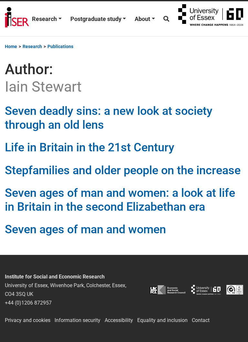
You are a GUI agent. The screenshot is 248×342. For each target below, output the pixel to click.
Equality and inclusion (162, 320)
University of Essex (210, 18)
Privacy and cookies (27, 320)
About (142, 18)
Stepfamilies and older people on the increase (123, 170)
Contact (201, 320)
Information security (77, 320)
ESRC (167, 290)
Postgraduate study (95, 18)
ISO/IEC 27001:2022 (234, 290)
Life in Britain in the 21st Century (89, 147)
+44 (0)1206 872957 (28, 303)
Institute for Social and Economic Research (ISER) (17, 18)
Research (44, 18)
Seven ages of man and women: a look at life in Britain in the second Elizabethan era (120, 200)
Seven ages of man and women (85, 229)
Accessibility (119, 320)
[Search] (166, 19)
